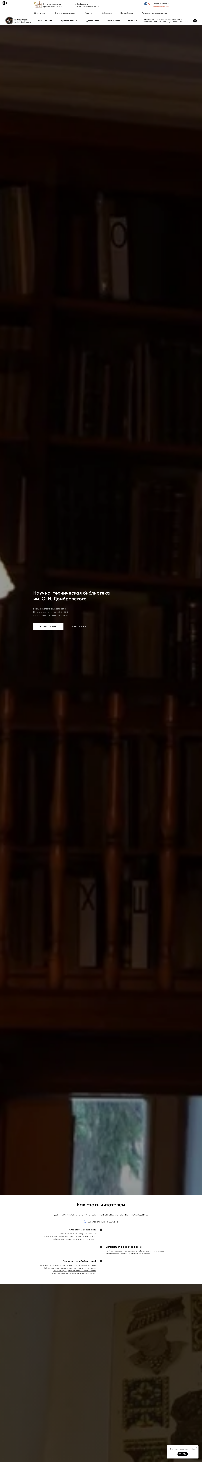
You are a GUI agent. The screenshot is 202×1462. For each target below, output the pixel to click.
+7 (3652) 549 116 (161, 3)
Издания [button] (88, 13)
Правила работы (69, 21)
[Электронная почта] (195, 20)
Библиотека (107, 13)
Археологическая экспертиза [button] (154, 13)
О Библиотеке (113, 21)
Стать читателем (45, 21)
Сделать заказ (92, 21)
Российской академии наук (52, 6)
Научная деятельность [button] (65, 13)
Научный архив (127, 13)
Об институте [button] (39, 13)
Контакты (132, 21)
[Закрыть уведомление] (197, 1447)
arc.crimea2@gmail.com (161, 6)
